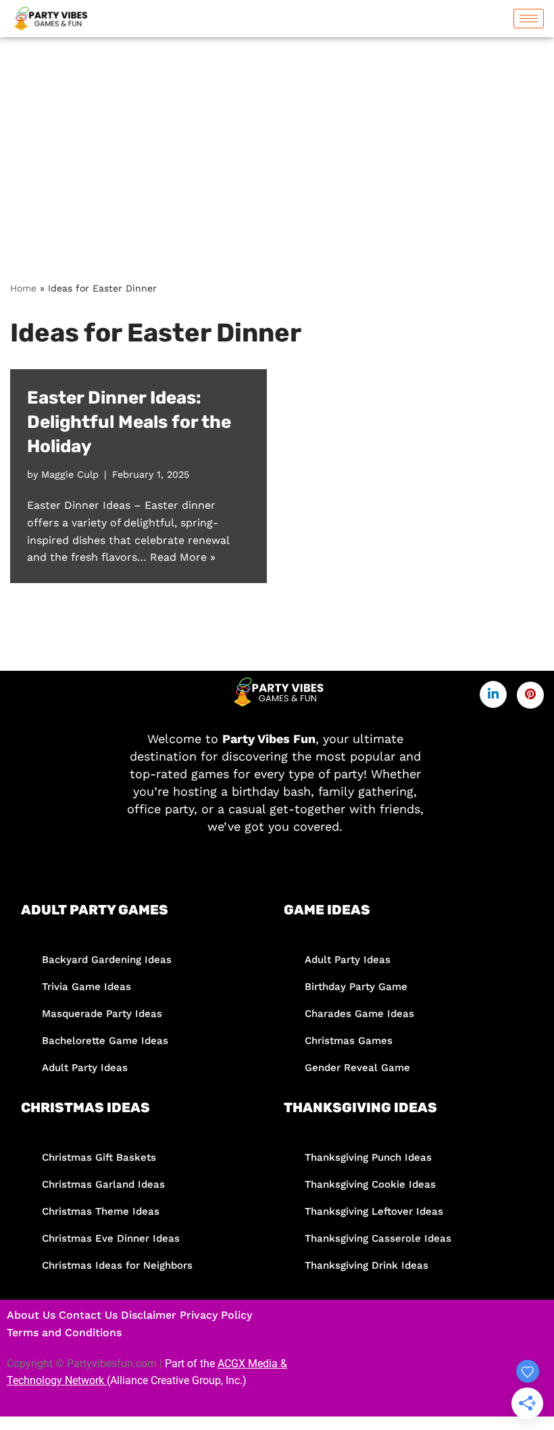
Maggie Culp (70, 474)
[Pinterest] (530, 695)
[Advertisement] (277, 138)
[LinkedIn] (493, 694)
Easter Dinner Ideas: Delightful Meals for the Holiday (129, 422)
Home (23, 288)
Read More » (183, 557)
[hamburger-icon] (528, 18)
